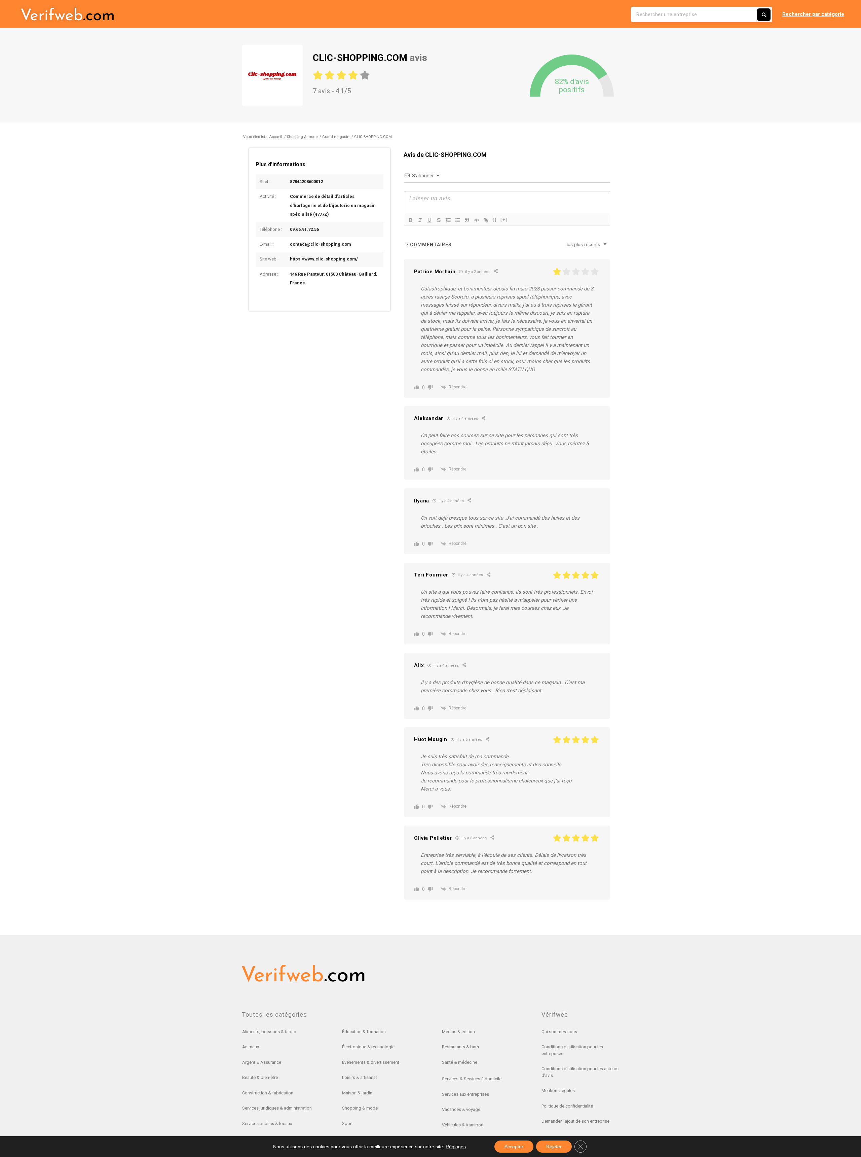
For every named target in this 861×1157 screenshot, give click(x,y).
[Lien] (486, 220)
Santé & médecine (459, 1062)
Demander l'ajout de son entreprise (575, 1121)
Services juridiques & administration (277, 1108)
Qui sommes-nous (559, 1031)
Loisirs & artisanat (359, 1077)
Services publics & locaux (267, 1123)
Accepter (513, 1146)
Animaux (250, 1046)
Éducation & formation (364, 1031)
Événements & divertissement (370, 1062)
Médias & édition (458, 1031)
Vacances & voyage (461, 1109)
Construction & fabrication (267, 1092)
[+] (504, 219)
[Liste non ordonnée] (457, 220)
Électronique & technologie (368, 1046)
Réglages (456, 1146)
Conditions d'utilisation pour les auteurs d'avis (580, 1072)
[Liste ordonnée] (448, 220)
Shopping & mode (360, 1108)
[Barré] (439, 220)
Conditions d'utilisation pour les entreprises (572, 1050)
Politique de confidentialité (567, 1106)
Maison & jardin (357, 1092)
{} (494, 219)
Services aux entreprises (465, 1094)
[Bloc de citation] (467, 220)
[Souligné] (429, 220)
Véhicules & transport (463, 1124)
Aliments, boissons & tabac (269, 1031)
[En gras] (410, 220)
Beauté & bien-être (260, 1077)
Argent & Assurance (261, 1062)
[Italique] (420, 220)
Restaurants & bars (460, 1046)
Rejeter (554, 1146)
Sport (347, 1123)
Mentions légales (558, 1090)
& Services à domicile (480, 1078)
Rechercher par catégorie (813, 14)
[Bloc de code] (476, 220)
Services (450, 1078)
